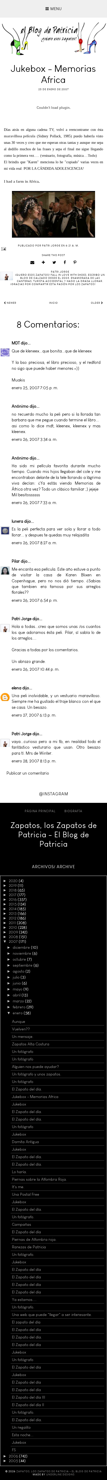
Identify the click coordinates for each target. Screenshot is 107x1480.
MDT (16, 343)
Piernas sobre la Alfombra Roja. (39, 1179)
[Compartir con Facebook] (65, 262)
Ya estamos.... (24, 1299)
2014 (13, 909)
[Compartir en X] (54, 262)
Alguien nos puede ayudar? (35, 1066)
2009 (14, 932)
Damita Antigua (25, 1141)
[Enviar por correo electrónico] (32, 262)
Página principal (40, 811)
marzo (19, 1001)
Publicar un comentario (27, 773)
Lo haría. (19, 1172)
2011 (13, 922)
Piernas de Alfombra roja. (34, 1239)
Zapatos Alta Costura (30, 1044)
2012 (13, 918)
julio (17, 977)
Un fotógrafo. (23, 1217)
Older (96, 303)
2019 (13, 885)
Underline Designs (60, 1474)
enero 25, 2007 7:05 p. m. (35, 387)
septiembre (23, 965)
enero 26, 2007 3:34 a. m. (34, 439)
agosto (19, 971)
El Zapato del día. (27, 1089)
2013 (13, 913)
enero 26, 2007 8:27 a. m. (34, 542)
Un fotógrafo (22, 1051)
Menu (55, 8)
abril (17, 995)
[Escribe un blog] (43, 262)
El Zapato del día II (28, 1405)
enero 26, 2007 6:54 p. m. (35, 600)
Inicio (53, 303)
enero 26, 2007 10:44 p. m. (35, 669)
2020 (14, 881)
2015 (13, 904)
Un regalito (21, 1427)
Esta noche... (23, 1435)
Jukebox (19, 1104)
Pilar (16, 561)
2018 (13, 890)
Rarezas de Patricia (29, 1247)
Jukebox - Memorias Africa (35, 1096)
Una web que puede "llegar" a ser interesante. (52, 1314)
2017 (13, 895)
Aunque (18, 1021)
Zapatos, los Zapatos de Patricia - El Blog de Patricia (53, 835)
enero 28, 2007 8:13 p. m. (34, 761)
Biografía (73, 811)
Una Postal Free (25, 1194)
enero (18, 1013)
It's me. (18, 1187)
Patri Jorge (21, 618)
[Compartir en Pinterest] (75, 262)
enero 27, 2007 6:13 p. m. (34, 715)
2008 (14, 936)
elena (16, 687)
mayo (18, 989)
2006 (14, 1456)
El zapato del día (26, 1322)
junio (17, 983)
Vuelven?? (21, 1029)
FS (14, 1450)
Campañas (21, 1224)
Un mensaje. (23, 1036)
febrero (19, 1007)
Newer (11, 303)
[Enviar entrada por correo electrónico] (53, 249)
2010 (13, 927)
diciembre (22, 947)
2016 (13, 899)
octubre (20, 959)
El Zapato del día (26, 1232)
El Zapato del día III (28, 1397)
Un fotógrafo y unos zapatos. (36, 1074)
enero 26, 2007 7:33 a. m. (34, 502)
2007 (14, 941)
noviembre (22, 953)
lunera (17, 521)
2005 (14, 1460)
